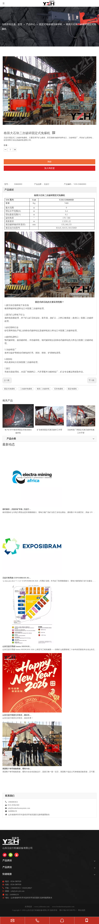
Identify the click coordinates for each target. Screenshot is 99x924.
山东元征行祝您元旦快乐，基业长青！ (17, 724)
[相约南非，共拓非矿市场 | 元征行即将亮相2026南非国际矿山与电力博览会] (32, 515)
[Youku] (16, 855)
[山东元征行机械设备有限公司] (5, 855)
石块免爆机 (58, 389)
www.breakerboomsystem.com (63, 907)
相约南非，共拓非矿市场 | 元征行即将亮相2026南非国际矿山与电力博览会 (17, 518)
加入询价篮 (49, 168)
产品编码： (68, 184)
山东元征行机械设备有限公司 (38, 910)
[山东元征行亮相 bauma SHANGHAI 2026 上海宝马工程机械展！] (32, 652)
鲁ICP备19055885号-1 (67, 910)
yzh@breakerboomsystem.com (19, 808)
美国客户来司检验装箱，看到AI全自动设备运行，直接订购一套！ (17, 449)
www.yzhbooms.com (42, 907)
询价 (49, 162)
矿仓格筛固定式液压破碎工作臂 (18, 430)
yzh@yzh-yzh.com (17, 891)
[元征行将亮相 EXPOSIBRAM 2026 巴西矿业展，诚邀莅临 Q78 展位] (32, 583)
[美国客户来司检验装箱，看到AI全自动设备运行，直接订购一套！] (32, 774)
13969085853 (15, 888)
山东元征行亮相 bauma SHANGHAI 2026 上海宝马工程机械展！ (17, 655)
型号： (7, 184)
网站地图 (81, 910)
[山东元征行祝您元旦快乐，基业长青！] (32, 721)
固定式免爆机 (9, 389)
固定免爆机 (72, 389)
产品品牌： (38, 184)
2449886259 (14, 895)
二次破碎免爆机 (26, 389)
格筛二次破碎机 (43, 389)
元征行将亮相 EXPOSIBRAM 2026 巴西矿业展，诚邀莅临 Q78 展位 (17, 586)
